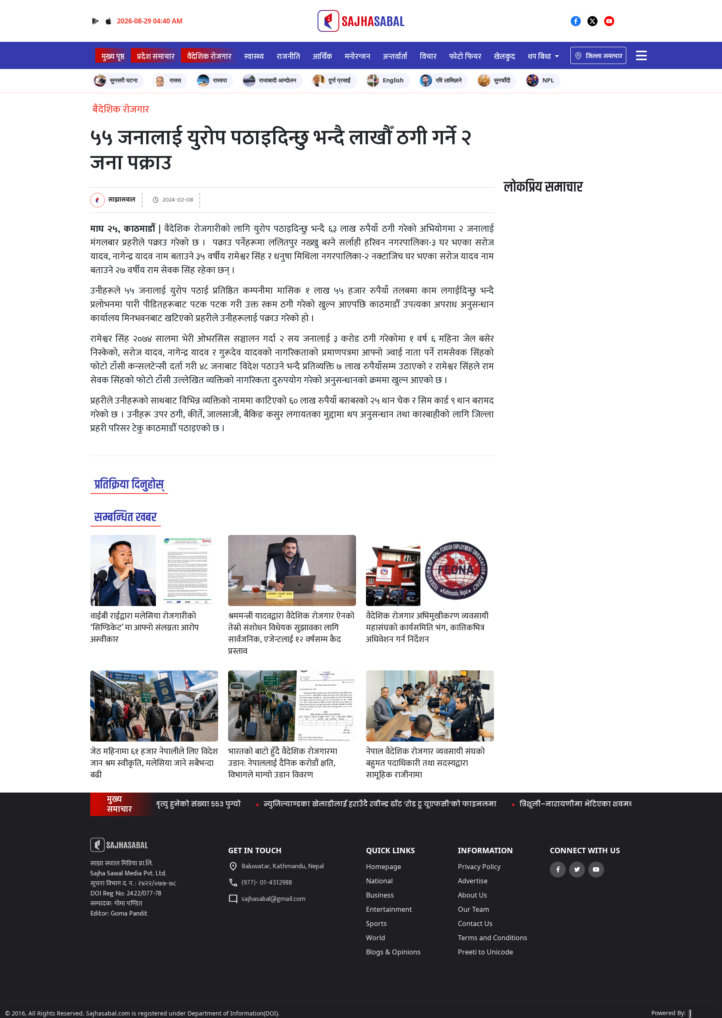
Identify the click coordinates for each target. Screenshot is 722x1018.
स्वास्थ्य (254, 57)
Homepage (383, 866)
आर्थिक (322, 57)
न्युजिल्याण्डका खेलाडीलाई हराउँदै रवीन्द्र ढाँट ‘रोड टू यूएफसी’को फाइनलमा (354, 804)
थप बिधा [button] (540, 57)
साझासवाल (121, 200)
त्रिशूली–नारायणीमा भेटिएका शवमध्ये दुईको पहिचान (576, 804)
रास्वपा (220, 80)
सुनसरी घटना (123, 80)
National (379, 880)
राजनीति (288, 57)
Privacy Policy (479, 866)
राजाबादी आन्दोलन (277, 80)
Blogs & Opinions (393, 952)
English (393, 80)
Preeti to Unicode (485, 952)
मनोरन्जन (357, 57)
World (375, 937)
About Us (472, 895)
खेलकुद (504, 57)
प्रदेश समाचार (156, 57)
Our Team (473, 909)
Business (380, 895)
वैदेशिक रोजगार (209, 57)
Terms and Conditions (492, 937)
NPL (548, 80)
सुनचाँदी (502, 80)
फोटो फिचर (465, 57)
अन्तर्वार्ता (395, 57)
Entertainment (389, 909)
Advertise (473, 880)
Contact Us (475, 923)
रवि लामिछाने (449, 80)
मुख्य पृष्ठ (113, 57)
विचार (428, 57)
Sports (376, 923)
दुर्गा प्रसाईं (339, 80)
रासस (175, 80)
